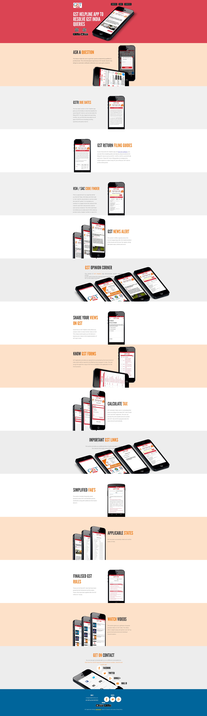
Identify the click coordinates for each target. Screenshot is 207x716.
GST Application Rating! (90, 709)
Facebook (107, 668)
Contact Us (127, 4)
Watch (112, 619)
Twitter (111, 673)
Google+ (117, 678)
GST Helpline (97, 273)
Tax (125, 404)
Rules (77, 582)
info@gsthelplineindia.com (92, 697)
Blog (121, 4)
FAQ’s (91, 490)
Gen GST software (122, 152)
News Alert (121, 231)
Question (88, 52)
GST (88, 268)
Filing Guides (123, 145)
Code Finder (92, 189)
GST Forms (89, 354)
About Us (114, 4)
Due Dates (85, 102)
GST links (111, 440)
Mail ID (124, 683)
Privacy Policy (119, 709)
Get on (98, 655)
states (128, 533)
